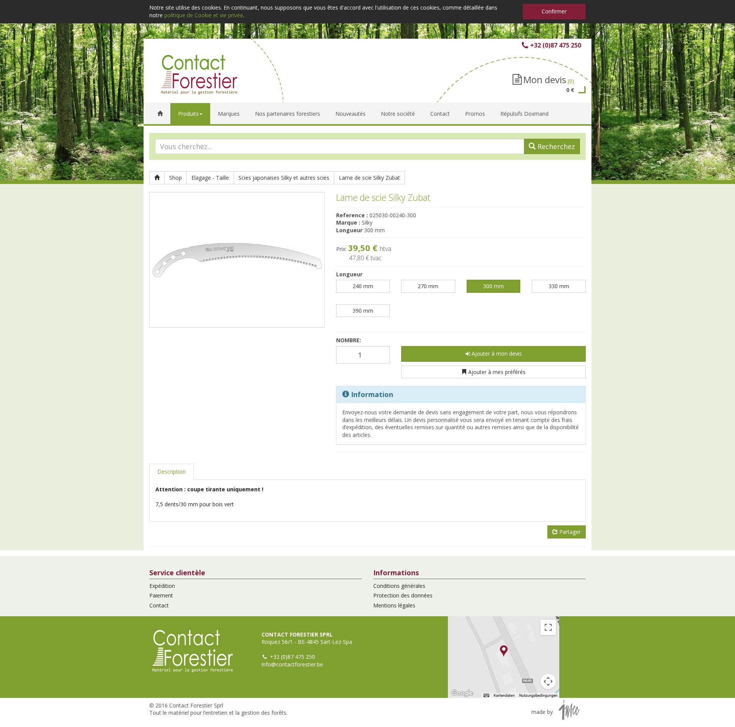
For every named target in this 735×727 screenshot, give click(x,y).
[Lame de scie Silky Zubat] (237, 260)
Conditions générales (399, 585)
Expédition (162, 585)
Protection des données (403, 595)
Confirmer (554, 11)
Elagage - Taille (210, 177)
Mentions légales (394, 605)
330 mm (559, 286)
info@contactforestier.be (292, 664)
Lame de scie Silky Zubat (369, 177)
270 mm (428, 286)
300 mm (493, 286)
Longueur (349, 274)
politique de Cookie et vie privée (203, 15)
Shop (175, 177)
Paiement (161, 595)
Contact (159, 605)
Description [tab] (171, 471)
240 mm (363, 286)
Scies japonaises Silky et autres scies (283, 177)
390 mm (363, 310)
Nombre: (348, 340)
